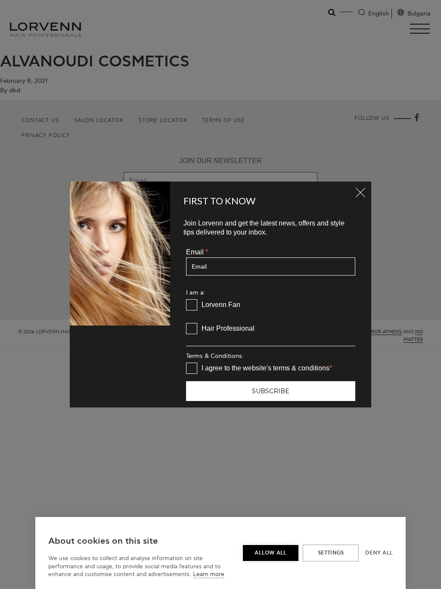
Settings (331, 553)
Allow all (270, 553)
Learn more (208, 574)
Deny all (379, 553)
